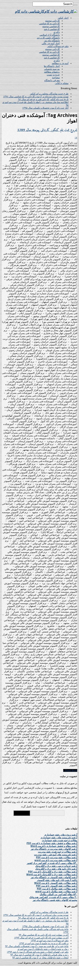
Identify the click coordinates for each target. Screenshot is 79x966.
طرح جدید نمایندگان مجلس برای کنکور (49, 93)
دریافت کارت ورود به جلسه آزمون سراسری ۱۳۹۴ (43, 943)
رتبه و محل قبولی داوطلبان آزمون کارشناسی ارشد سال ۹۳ (39, 954)
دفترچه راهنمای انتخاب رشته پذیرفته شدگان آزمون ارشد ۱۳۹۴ (37, 951)
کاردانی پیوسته (52, 20)
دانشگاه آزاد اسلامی (50, 34)
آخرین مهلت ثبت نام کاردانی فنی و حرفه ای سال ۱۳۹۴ (41, 937)
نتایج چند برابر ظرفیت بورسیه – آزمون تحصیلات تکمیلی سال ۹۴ (36, 946)
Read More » (70, 770)
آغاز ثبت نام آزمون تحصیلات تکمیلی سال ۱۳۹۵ (45, 107)
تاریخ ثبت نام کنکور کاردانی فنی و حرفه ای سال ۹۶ (43, 99)
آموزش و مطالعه (60, 63)
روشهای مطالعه (52, 71)
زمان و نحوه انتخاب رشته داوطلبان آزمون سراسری (43, 949)
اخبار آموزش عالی (51, 43)
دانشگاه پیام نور (52, 40)
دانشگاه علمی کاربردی (48, 37)
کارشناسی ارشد (52, 29)
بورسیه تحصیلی (52, 69)
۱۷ (76, 137)
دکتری (57, 32)
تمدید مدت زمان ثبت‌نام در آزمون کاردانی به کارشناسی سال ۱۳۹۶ (35, 96)
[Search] (75, 5)
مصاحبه (56, 77)
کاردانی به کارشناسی (49, 23)
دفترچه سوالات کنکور (57, 46)
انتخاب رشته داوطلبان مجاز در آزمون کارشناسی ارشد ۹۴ (40, 957)
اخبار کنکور (63, 17)
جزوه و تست (53, 74)
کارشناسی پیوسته (51, 26)
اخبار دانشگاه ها (52, 66)
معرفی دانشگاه (52, 80)
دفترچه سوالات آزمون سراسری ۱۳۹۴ (49, 940)
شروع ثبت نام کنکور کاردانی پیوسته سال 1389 (47, 130)
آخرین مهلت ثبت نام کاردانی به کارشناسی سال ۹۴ (43, 934)
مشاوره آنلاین (61, 83)
